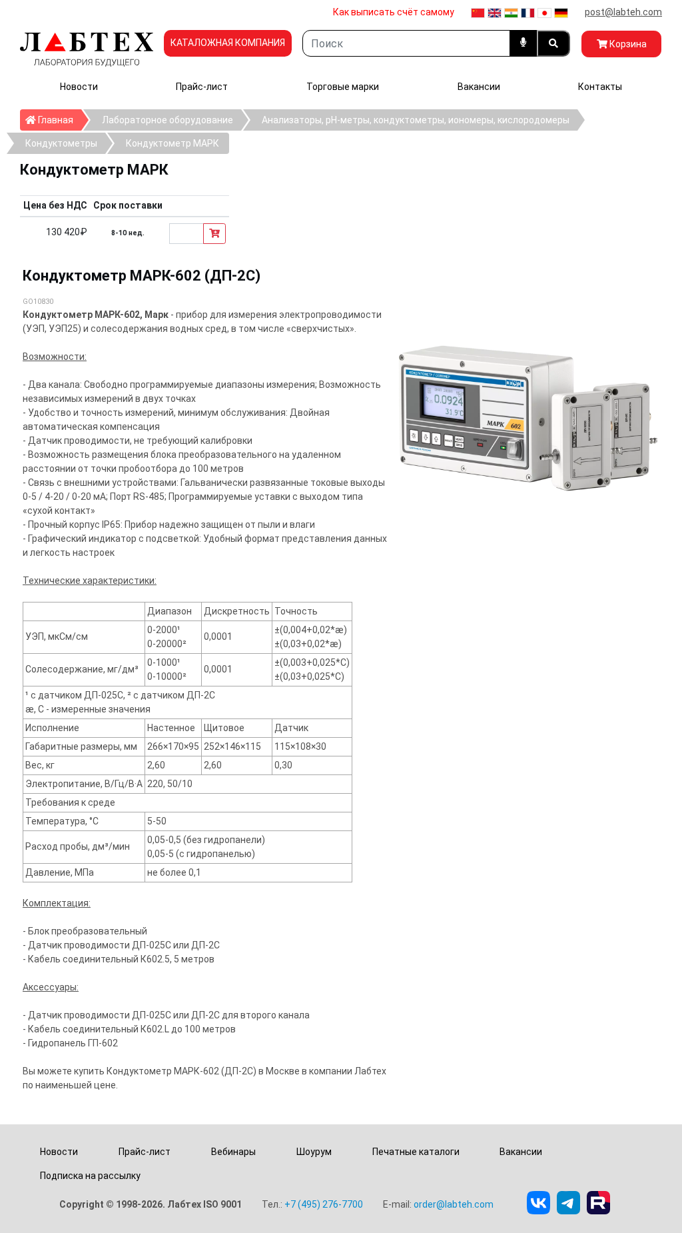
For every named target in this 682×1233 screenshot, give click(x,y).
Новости (79, 86)
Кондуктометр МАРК (172, 143)
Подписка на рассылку (90, 1175)
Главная (58, 119)
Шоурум (314, 1151)
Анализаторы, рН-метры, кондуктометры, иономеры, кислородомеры (415, 120)
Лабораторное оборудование (167, 120)
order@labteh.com (454, 1204)
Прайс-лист (202, 86)
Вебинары (233, 1151)
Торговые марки (342, 86)
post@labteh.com (623, 12)
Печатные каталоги (416, 1151)
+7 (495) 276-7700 (323, 1204)
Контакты (600, 86)
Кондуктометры (61, 143)
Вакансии (479, 86)
